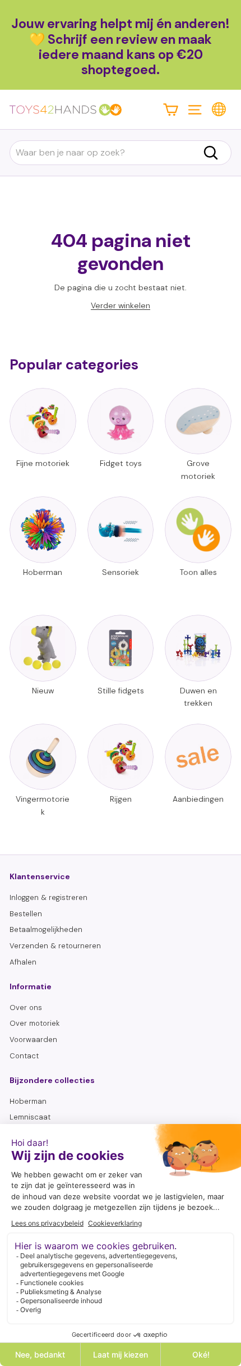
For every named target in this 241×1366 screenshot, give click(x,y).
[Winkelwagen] (170, 109)
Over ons (26, 1007)
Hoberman (28, 1101)
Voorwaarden (33, 1039)
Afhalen (23, 962)
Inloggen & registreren (48, 897)
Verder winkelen (120, 305)
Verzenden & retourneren (55, 946)
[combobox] (120, 152)
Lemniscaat (30, 1117)
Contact (24, 1056)
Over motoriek (34, 1023)
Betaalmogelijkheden (46, 929)
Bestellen (26, 914)
